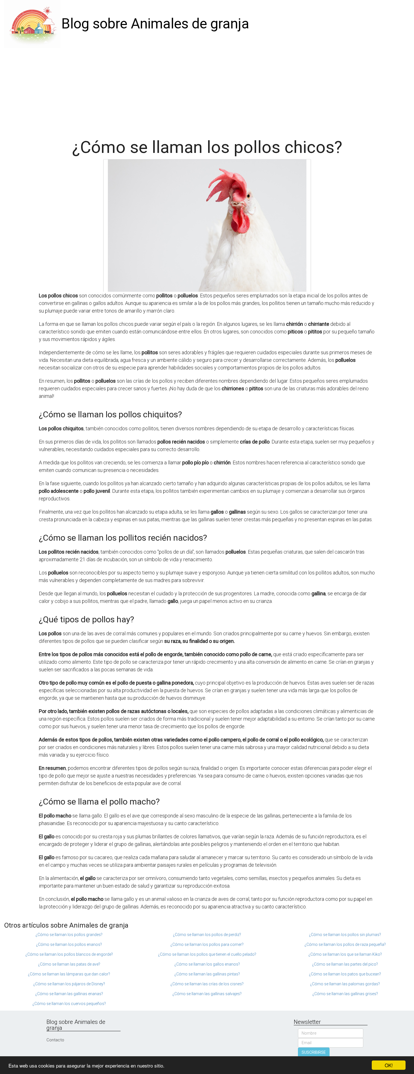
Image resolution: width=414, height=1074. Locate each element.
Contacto (55, 1039)
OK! (389, 1065)
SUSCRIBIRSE (314, 1052)
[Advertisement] (207, 90)
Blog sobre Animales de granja (155, 23)
